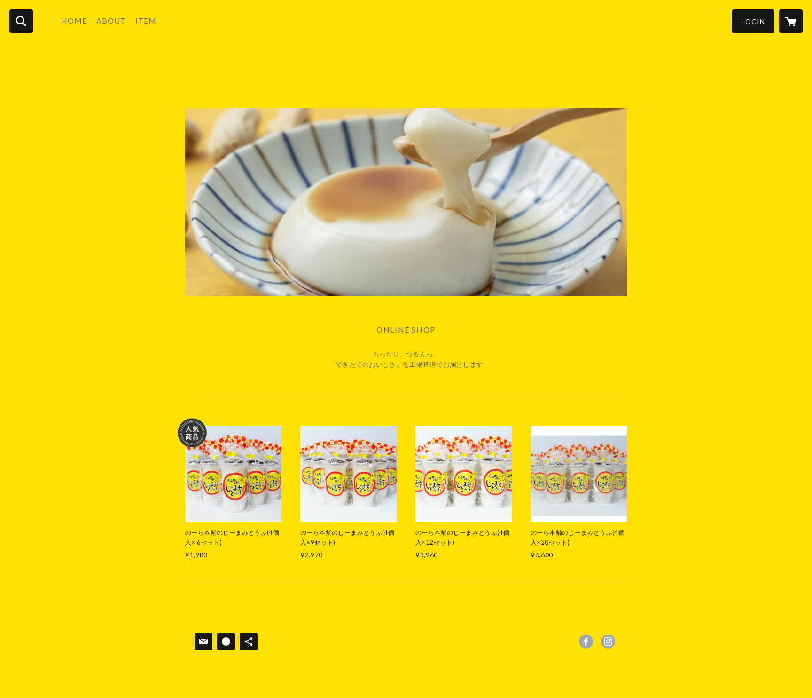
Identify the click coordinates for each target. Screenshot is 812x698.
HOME (74, 20)
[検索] (21, 21)
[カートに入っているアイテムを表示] (791, 21)
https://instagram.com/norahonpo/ (608, 642)
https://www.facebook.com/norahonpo (586, 642)
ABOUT (111, 20)
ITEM (145, 20)
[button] (753, 21)
